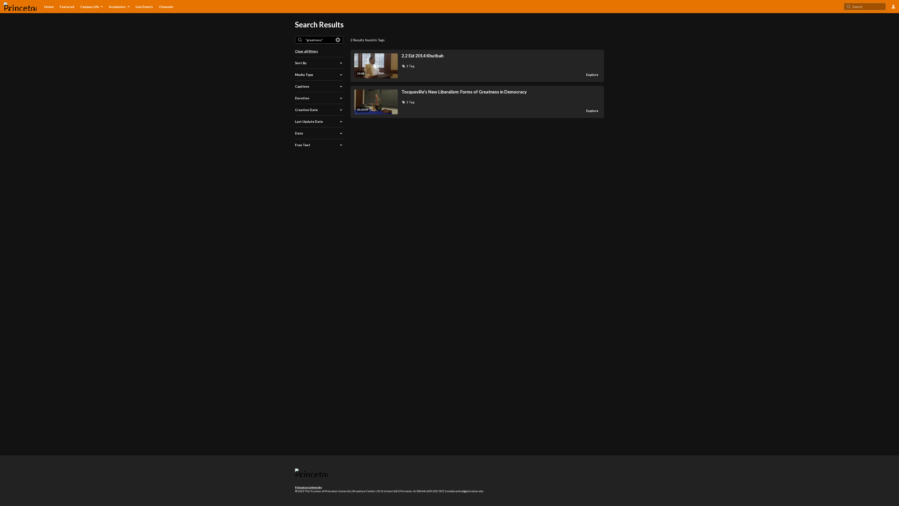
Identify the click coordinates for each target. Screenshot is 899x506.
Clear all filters (306, 51)
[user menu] (893, 6)
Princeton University (308, 487)
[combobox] (319, 39)
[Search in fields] (338, 40)
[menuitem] (49, 6)
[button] (408, 66)
